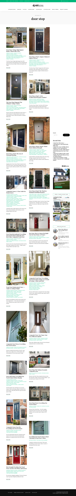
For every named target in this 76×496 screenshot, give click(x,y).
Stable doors (9, 206)
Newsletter (27, 1)
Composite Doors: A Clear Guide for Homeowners (16, 192)
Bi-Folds (25, 9)
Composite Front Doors (11, 54)
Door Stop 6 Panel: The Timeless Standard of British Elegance (38, 191)
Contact (21, 1)
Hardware (13, 57)
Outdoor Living (47, 9)
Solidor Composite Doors (11, 204)
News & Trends (55, 9)
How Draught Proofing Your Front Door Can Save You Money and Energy (16, 467)
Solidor (18, 203)
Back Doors (19, 195)
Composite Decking (22, 470)
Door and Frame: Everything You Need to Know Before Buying (15, 377)
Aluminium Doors (21, 290)
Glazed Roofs (39, 9)
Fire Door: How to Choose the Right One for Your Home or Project (38, 234)
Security (16, 161)
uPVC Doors (20, 297)
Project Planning (64, 9)
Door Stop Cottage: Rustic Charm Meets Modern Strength (38, 147)
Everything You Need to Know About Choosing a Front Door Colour (39, 437)
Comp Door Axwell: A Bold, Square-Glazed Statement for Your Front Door (61, 151)
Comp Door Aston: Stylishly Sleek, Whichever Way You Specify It (61, 147)
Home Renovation (9, 109)
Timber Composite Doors (18, 492)
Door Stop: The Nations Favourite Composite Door (38, 370)
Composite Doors (17, 53)
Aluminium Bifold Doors (11, 379)
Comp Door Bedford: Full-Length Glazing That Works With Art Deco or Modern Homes (61, 155)
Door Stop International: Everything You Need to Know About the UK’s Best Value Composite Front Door (16, 235)
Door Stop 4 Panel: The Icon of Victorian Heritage (14, 154)
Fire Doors (39, 238)
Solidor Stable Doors (21, 205)
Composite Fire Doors (33, 237)
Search (54, 133)
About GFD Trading (14, 1)
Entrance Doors (12, 9)
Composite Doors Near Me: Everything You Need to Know (14, 427)
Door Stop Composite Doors (12, 55)
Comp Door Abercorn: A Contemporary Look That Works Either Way (60, 144)
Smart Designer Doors (11, 203)
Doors (20, 55)
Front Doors (23, 56)
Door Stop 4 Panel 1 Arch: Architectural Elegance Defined (37, 96)
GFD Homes (8, 57)
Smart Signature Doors (11, 383)
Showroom (16, 202)
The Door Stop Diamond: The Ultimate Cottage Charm (14, 102)
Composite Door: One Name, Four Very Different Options (38, 335)
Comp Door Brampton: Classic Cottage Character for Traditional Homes (61, 159)
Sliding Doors (31, 9)
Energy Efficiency (32, 152)
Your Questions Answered (11, 432)
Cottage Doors (43, 150)
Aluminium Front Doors (11, 195)
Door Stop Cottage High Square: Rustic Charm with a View (15, 50)
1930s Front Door (33, 194)
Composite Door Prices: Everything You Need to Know (16, 344)
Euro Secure (34, 492)
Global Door (27, 492)
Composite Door (9, 53)
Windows (19, 9)
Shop (7, 1)
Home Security (17, 109)
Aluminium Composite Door (11, 194)
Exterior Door (17, 56)
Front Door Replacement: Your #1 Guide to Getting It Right (15, 287)
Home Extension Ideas (10, 200)
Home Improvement (20, 57)
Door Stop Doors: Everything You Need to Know (38, 403)
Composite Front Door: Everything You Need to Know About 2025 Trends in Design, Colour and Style (39, 279)
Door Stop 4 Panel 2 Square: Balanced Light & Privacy (39, 57)
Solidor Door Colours (11, 205)
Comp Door (24, 195)
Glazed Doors (23, 199)
